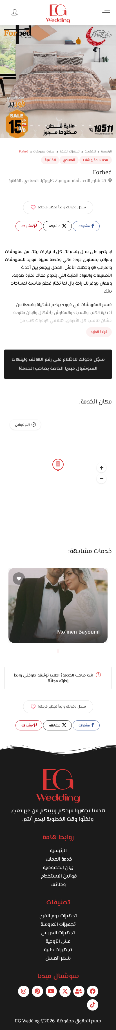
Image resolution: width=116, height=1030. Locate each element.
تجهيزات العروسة (58, 925)
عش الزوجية (58, 942)
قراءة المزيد (99, 332)
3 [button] (39, 125)
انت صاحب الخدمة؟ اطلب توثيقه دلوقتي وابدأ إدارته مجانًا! (54, 678)
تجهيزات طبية (58, 950)
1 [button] (24, 125)
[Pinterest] (37, 991)
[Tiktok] (92, 1005)
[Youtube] (51, 991)
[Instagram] (23, 991)
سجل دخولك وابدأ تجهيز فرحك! (62, 207)
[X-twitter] (65, 991)
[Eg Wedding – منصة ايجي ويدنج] (58, 13)
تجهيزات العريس (58, 933)
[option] (58, 81)
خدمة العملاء (58, 859)
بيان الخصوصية (58, 868)
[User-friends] (78, 991)
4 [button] (46, 125)
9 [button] (83, 125)
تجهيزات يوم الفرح (58, 916)
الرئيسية (58, 851)
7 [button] (68, 125)
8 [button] (75, 125)
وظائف (58, 885)
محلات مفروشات (95, 160)
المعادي (69, 160)
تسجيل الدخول (14, 12)
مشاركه (85, 226)
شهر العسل (58, 959)
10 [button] (90, 125)
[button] (101, 478)
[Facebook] (92, 991)
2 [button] (31, 125)
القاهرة (50, 160)
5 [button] (53, 125)
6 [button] (61, 125)
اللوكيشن (22, 425)
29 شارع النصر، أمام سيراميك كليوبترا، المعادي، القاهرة (57, 181)
